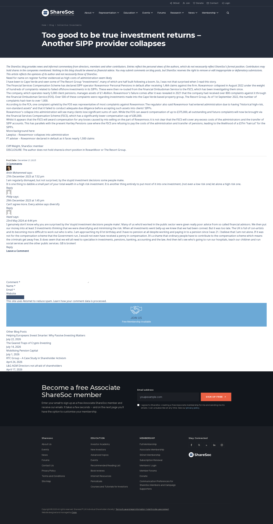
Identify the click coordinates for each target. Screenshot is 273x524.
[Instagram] (222, 445)
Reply (9, 188)
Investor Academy (100, 444)
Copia (74, 512)
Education (129, 12)
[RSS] (206, 445)
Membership (209, 12)
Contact (214, 3)
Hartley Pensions (76, 123)
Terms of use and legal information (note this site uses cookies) (142, 509)
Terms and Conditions (53, 475)
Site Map (46, 481)
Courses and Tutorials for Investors (109, 486)
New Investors (98, 449)
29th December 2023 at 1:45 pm (25, 200)
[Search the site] (227, 12)
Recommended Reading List (105, 465)
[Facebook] (191, 445)
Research (175, 12)
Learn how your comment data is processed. (79, 301)
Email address (145, 390)
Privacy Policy (48, 470)
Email (10, 289)
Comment (13, 282)
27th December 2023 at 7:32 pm (25, 176)
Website (11, 293)
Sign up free (214, 396)
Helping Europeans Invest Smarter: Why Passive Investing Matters (45, 335)
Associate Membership (152, 449)
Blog (51, 25)
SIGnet (176, 3)
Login (227, 3)
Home (44, 25)
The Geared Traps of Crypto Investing (28, 343)
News (191, 12)
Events (146, 12)
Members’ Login (148, 465)
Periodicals (96, 481)
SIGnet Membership (150, 454)
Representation (107, 12)
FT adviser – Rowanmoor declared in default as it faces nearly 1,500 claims (50, 138)
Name (10, 286)
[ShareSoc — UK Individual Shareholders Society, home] (58, 12)
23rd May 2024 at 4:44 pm (21, 220)
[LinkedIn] (214, 445)
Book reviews (98, 470)
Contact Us (48, 465)
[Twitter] (199, 445)
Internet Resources (101, 475)
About (88, 12)
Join (188, 3)
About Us (47, 444)
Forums (162, 12)
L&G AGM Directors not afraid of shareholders (34, 365)
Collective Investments (69, 25)
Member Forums (148, 470)
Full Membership (148, 444)
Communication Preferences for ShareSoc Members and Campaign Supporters (158, 485)
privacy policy (192, 407)
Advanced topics (100, 454)
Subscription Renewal (151, 460)
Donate (199, 3)
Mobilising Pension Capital (22, 350)
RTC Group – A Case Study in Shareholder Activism (36, 358)
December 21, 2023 (27, 160)
